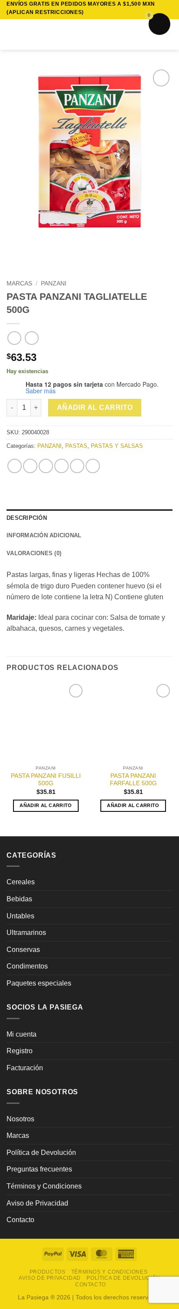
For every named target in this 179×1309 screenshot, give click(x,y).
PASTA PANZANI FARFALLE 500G (133, 780)
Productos (48, 1272)
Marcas (18, 1135)
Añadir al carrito (95, 407)
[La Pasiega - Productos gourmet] (90, 34)
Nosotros (20, 1119)
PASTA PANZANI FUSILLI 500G (46, 780)
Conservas (23, 949)
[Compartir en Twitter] (46, 466)
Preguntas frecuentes (39, 1169)
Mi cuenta (21, 1034)
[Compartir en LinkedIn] (93, 466)
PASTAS (76, 446)
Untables (20, 916)
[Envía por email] (61, 466)
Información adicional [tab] (44, 535)
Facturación (25, 1068)
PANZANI (53, 283)
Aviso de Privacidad (37, 1203)
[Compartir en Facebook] (30, 466)
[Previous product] (31, 338)
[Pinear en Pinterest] (77, 466)
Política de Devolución (41, 1152)
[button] (12, 34)
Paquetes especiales (39, 983)
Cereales (21, 882)
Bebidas (19, 899)
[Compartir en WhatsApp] (14, 466)
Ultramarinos (26, 932)
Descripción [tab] (27, 518)
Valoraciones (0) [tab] (34, 553)
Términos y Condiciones (44, 1186)
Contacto (20, 1219)
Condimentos (27, 966)
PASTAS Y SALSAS (117, 446)
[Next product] (14, 338)
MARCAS (19, 283)
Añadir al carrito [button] (46, 805)
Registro (20, 1051)
